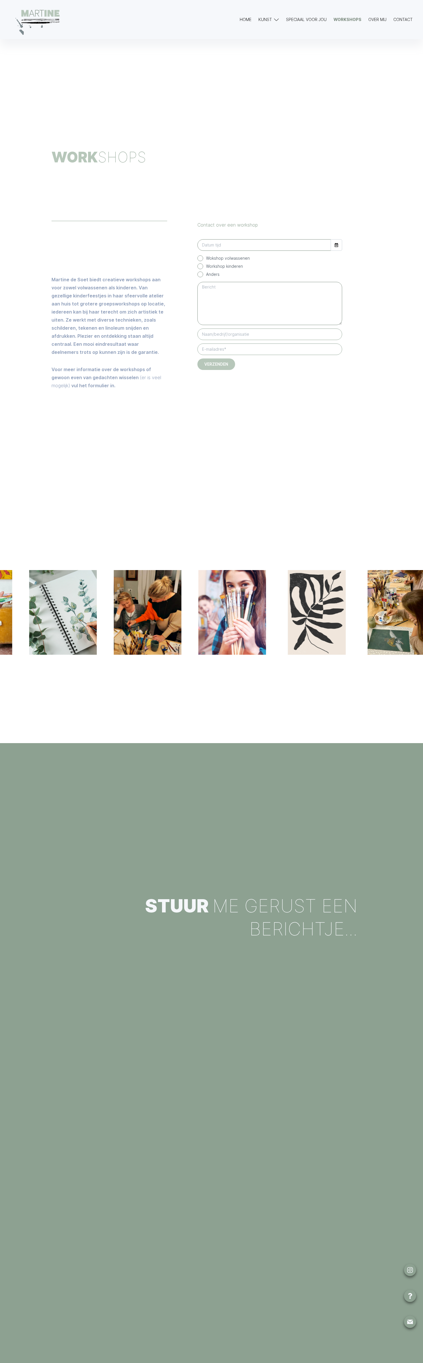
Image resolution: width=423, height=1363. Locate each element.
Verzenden (216, 364)
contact (403, 19)
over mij (377, 19)
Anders (213, 274)
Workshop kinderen (224, 266)
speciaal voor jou (306, 19)
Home (245, 19)
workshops (347, 19)
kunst (265, 19)
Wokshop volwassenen (228, 258)
